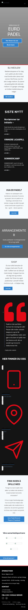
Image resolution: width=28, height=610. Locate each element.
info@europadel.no (7, 592)
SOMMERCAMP (12, 158)
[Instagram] (6, 598)
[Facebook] (3, 598)
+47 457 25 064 (6, 590)
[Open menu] (24, 3)
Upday (19, 602)
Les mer (6, 134)
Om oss (23, 607)
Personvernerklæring (8, 604)
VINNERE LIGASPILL (14, 139)
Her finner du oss (20, 604)
